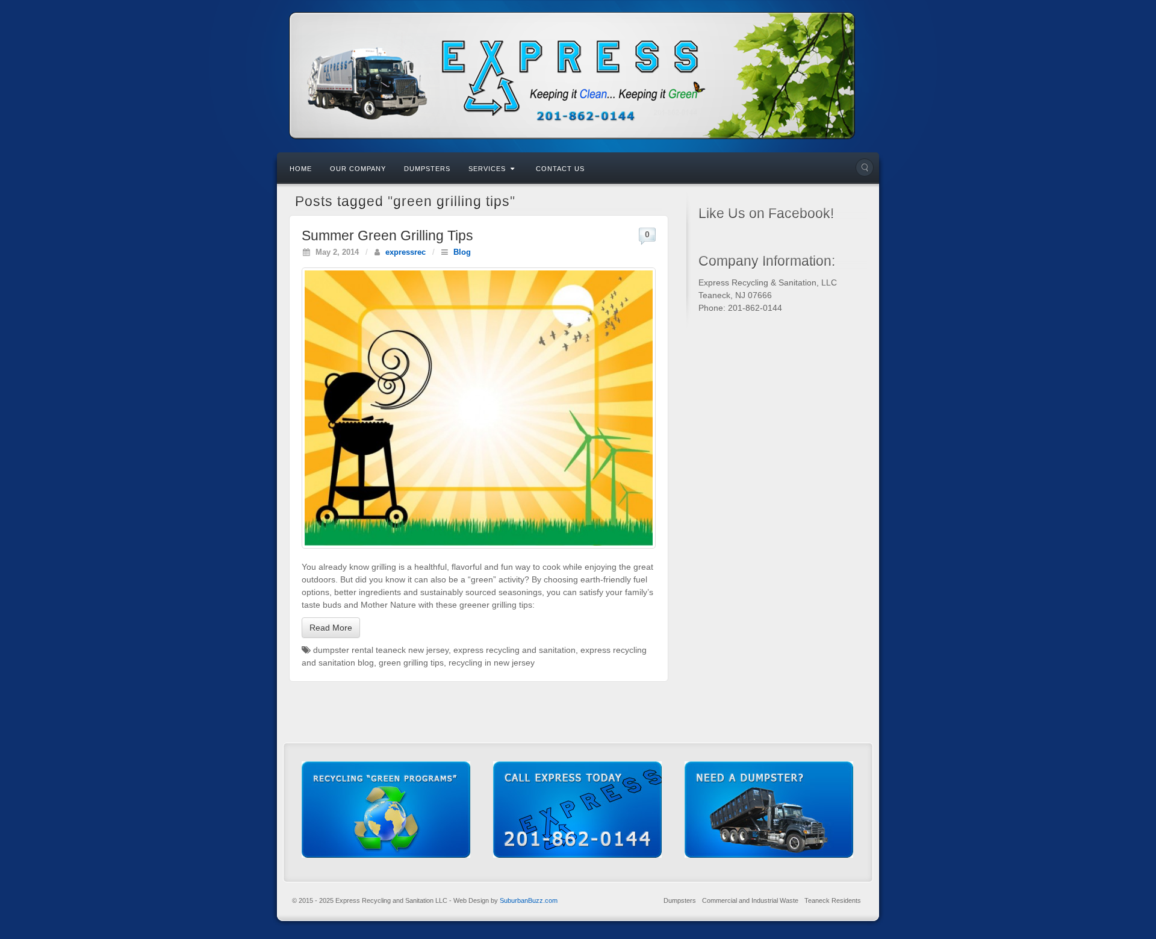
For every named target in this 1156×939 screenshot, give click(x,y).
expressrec (405, 252)
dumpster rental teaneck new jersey (381, 650)
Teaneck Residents (832, 900)
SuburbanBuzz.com (529, 900)
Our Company (358, 168)
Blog (462, 252)
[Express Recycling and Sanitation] (578, 75)
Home (301, 168)
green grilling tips (411, 662)
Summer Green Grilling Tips (387, 235)
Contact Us (560, 168)
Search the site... (865, 167)
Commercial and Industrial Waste (750, 900)
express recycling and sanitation (514, 650)
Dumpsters (427, 168)
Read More (330, 627)
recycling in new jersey (492, 662)
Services (487, 168)
